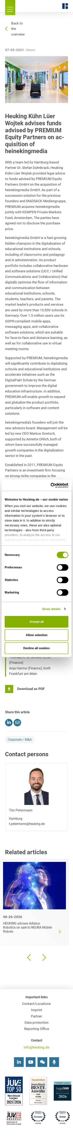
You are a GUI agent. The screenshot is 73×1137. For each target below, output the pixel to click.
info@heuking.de (36, 1047)
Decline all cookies (36, 648)
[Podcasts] (54, 1062)
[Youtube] (30, 1062)
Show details (51, 609)
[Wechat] (42, 1062)
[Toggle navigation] (10, 7)
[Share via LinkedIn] (9, 722)
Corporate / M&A (20, 740)
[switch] (62, 567)
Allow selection (36, 635)
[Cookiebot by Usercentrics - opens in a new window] (51, 485)
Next (44, 957)
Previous (29, 957)
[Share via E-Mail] (17, 722)
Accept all (37, 621)
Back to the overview (18, 28)
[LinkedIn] (19, 1062)
